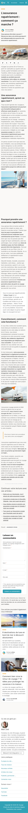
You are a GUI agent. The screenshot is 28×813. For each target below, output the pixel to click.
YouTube (4, 792)
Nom (4, 563)
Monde (3, 9)
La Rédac (11, 29)
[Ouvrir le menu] (26, 2)
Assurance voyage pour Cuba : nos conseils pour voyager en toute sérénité (14, 518)
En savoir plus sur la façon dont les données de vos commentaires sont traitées (13, 602)
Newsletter (4, 788)
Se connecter (14, 2)
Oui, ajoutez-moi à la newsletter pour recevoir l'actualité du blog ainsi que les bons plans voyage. (14, 585)
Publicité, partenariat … (8, 775)
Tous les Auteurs (6, 765)
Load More (14, 710)
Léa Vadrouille (14, 698)
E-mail (5, 570)
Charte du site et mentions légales (14, 807)
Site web (5, 577)
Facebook (4, 795)
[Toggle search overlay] (8, 3)
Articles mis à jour (6, 772)
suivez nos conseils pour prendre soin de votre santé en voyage (13, 477)
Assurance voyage (12, 527)
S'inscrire (22, 2)
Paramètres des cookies (14, 809)
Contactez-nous (6, 779)
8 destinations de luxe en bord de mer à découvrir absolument (13, 635)
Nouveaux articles (6, 768)
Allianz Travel (8, 295)
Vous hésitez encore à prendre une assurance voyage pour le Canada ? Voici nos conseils (14, 506)
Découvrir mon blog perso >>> (12, 753)
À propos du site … (7, 761)
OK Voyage (19, 805)
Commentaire (7, 548)
